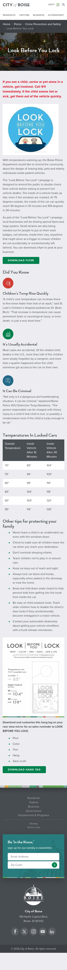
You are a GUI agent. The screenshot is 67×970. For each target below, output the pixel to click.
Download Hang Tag (24, 769)
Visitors (24, 15)
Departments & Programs (33, 815)
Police (18, 24)
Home (6, 24)
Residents (9, 15)
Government (56, 15)
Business (38, 15)
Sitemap (33, 824)
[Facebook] (15, 932)
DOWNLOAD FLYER (21, 260)
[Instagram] (33, 932)
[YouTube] (43, 932)
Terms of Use (33, 827)
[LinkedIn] (52, 932)
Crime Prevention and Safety (43, 24)
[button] (54, 865)
